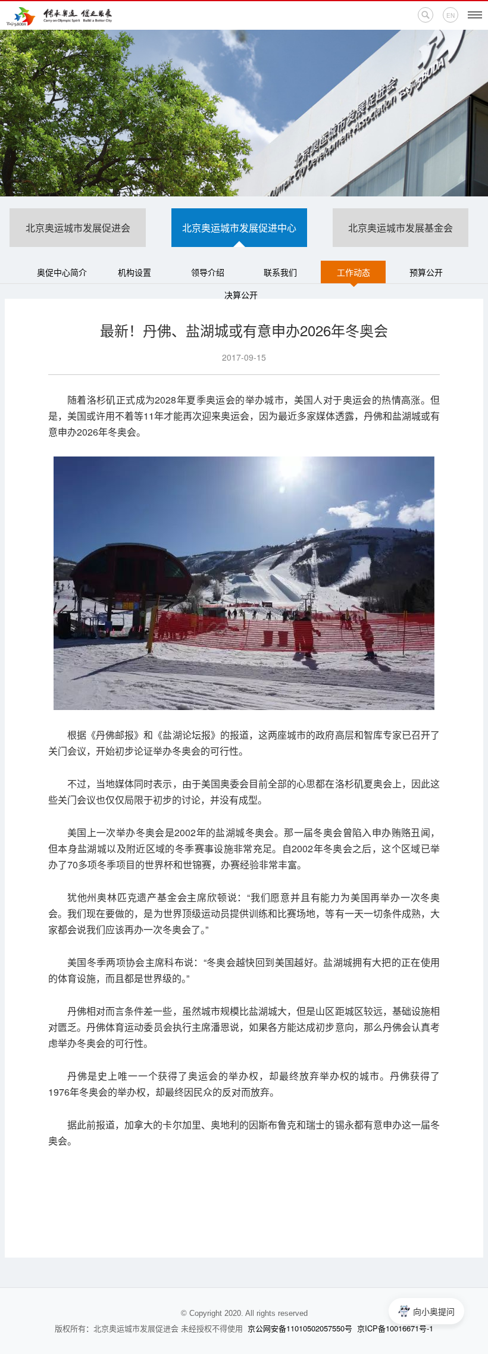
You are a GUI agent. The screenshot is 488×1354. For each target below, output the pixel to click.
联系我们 (280, 272)
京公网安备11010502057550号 (300, 1328)
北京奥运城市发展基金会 (400, 227)
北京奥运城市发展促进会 (78, 227)
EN (450, 15)
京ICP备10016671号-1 (395, 1328)
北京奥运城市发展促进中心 (239, 227)
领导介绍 (207, 272)
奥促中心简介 (62, 272)
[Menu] (475, 14)
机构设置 (134, 272)
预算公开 (426, 272)
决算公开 (241, 295)
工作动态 (353, 272)
